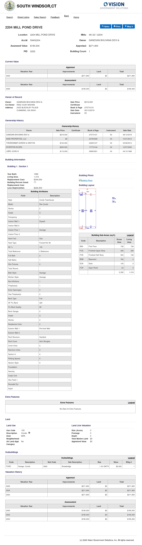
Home (76, 17)
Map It (130, 26)
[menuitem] (9, 16)
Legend (130, 235)
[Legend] (29, 433)
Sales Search (40, 17)
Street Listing (23, 17)
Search (9, 17)
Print (118, 26)
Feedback (55, 17)
